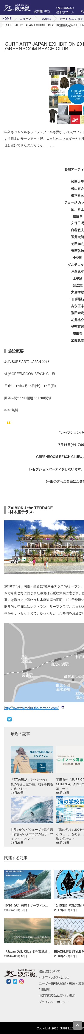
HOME (6, 18)
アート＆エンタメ (71, 18)
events (46, 18)
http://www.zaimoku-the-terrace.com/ (31, 707)
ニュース (26, 18)
